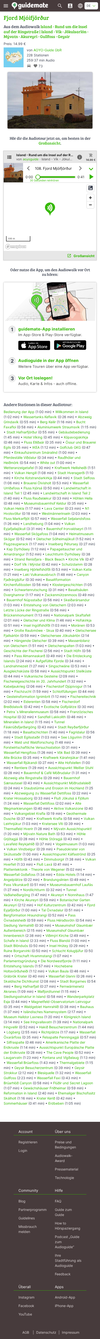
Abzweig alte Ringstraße (23, 778)
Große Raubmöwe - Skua (34, 630)
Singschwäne (59, 666)
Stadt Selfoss (84, 478)
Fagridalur (77, 732)
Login (22, 1150)
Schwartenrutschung (30, 590)
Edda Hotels (65, 874)
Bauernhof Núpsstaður (24, 600)
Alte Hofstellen (69, 763)
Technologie (64, 1178)
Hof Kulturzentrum (51, 905)
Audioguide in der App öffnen (48, 360)
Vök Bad (63, 752)
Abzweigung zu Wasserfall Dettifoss (42, 793)
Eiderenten (32, 702)
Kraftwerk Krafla (49, 818)
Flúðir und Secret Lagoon (73, 1083)
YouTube (25, 1314)
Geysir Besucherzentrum (33, 1068)
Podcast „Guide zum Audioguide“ (67, 1242)
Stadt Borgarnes (73, 981)
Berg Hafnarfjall (26, 986)
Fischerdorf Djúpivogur (64, 686)
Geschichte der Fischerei (23, 651)
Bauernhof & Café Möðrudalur (47, 773)
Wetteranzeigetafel (19, 468)
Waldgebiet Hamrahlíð (41, 1007)
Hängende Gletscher (30, 641)
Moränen (78, 625)
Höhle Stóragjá (50, 839)
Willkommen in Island (71, 412)
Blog (21, 1201)
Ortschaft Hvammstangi (33, 956)
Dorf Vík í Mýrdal (27, 564)
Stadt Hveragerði (71, 473)
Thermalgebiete (71, 1063)
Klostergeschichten (67, 585)
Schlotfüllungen (64, 691)
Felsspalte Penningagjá (60, 1037)
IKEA (36, 447)
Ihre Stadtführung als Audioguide (68, 1260)
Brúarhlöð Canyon (18, 1083)
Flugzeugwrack (16, 544)
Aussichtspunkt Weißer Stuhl (70, 768)
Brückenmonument (18, 615)
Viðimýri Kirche (57, 935)
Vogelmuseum (67, 844)
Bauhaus (87, 1007)
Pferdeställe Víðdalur (20, 457)
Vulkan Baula (58, 971)
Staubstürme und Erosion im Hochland (54, 788)
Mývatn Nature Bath (39, 834)
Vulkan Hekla (14, 508)
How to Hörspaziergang (67, 1225)
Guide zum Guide (63, 1212)
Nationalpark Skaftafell (72, 615)
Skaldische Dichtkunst (21, 981)
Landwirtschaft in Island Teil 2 (66, 493)
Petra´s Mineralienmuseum (28, 712)
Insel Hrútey (58, 946)
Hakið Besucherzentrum (58, 1027)
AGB (25, 1332)
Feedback (63, 1274)
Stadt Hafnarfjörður (22, 432)
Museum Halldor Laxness (23, 1017)
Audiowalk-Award (63, 1158)
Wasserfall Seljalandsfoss (70, 518)
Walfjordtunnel (48, 991)
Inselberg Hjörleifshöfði (32, 569)
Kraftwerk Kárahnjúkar (61, 757)
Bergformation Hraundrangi (25, 915)
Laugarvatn (13, 1057)
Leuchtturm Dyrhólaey (63, 554)
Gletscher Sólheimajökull (55, 539)
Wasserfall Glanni (62, 976)
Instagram (26, 1297)
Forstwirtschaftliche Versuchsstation (32, 747)
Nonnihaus (76, 895)
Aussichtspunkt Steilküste (71, 671)
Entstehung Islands (19, 966)
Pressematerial (66, 1169)
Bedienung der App (19, 412)
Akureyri (57, 895)
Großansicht (49, 143)
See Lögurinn (71, 737)
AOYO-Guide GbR (47, 50)
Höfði (18, 859)
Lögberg (13, 1032)
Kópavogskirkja (76, 437)
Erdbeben (56, 1103)
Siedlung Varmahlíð (19, 925)
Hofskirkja (84, 620)
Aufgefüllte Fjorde (50, 661)
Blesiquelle (46, 1073)
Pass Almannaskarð (29, 656)
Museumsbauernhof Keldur (45, 503)
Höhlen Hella (82, 498)
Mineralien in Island (19, 722)
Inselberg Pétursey (63, 544)
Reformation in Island (20, 1093)
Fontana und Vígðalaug (60, 1057)
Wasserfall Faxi (48, 1078)
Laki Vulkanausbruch (39, 574)
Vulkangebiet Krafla (29, 813)
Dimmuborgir (54, 859)
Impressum (70, 1332)
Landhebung (33, 524)
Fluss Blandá (60, 941)
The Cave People (60, 1052)
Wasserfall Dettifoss (38, 803)
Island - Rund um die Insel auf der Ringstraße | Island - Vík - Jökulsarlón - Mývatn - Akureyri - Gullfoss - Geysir (46, 31)
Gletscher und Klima (39, 620)
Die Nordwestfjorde (56, 961)
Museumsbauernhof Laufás (71, 885)
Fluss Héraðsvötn (61, 920)
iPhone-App (64, 1306)
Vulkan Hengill (25, 473)
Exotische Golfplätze (60, 707)
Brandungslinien (56, 879)
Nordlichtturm (34, 890)
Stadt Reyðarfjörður (73, 727)
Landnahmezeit (16, 666)
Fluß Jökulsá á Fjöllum (71, 798)
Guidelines (26, 1218)
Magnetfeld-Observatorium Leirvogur (61, 1002)
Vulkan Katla (82, 569)
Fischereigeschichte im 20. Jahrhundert (35, 681)
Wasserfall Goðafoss (19, 874)
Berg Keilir (48, 422)
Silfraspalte (15, 1042)
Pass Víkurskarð (16, 885)
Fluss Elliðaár (34, 442)
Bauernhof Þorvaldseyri (65, 529)
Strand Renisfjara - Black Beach (39, 559)
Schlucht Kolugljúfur (67, 951)
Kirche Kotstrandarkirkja (33, 478)
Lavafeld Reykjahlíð (19, 844)
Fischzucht (23, 691)
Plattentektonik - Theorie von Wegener (34, 869)
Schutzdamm (72, 564)
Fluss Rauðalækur (37, 498)
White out (47, 463)
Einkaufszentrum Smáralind (36, 452)
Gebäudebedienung (74, 432)
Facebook (26, 1306)
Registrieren (27, 1142)
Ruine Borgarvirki (17, 951)
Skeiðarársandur (77, 600)
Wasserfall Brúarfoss (23, 1063)
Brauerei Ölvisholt (37, 483)
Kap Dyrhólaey (18, 549)
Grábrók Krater (15, 976)
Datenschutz (46, 1332)
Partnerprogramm (32, 1210)
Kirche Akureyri (26, 900)
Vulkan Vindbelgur (21, 849)
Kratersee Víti (52, 824)
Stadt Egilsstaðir (27, 737)
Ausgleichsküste (16, 671)
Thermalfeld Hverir (18, 829)
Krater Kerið (46, 1098)
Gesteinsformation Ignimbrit (28, 696)
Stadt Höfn (72, 651)
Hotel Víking (33, 437)
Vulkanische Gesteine (41, 676)
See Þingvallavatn (38, 1022)
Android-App (65, 1297)
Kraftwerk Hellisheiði (71, 468)
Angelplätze (13, 879)
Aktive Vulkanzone (68, 808)
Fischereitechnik (83, 696)
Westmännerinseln (56, 513)
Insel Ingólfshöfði (37, 625)
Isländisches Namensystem (45, 1012)
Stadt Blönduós (16, 946)
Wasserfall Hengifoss (20, 752)
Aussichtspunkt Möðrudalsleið (67, 783)
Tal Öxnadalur (52, 910)
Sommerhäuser (15, 1103)
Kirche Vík (76, 559)
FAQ (58, 1201)
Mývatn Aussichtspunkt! (73, 829)
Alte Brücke (13, 757)
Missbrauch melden (27, 1229)
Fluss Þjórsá (33, 488)
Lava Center (54, 508)
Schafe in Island (16, 941)
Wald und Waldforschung (34, 742)
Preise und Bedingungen (65, 1144)
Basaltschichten (35, 732)
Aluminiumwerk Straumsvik (58, 427)
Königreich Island (77, 1017)
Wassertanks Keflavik (40, 417)
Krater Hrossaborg (18, 798)
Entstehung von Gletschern (45, 605)
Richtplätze (50, 1032)
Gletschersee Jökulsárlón (60, 635)
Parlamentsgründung (20, 961)
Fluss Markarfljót (17, 518)
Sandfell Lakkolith (52, 717)
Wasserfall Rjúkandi (22, 763)
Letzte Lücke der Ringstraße (26, 610)
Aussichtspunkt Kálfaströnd (64, 854)
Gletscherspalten (61, 646)
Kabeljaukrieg (14, 686)
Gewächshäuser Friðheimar (45, 1088)
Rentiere (20, 768)
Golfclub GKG (70, 447)
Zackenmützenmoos (61, 595)
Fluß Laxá (44, 864)
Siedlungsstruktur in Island (25, 996)
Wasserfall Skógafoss (31, 534)
